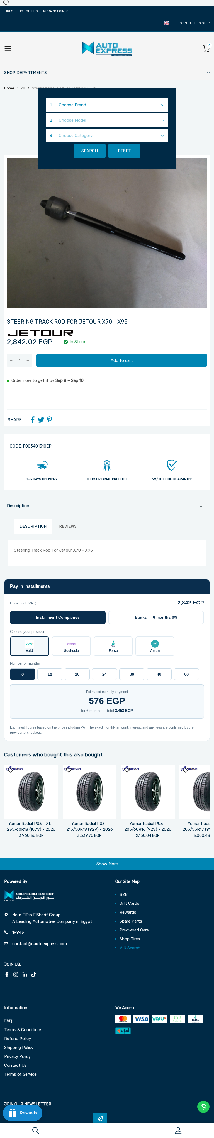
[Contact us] (203, 1107)
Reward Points (55, 11)
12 (50, 674)
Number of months (25, 663)
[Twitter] (41, 419)
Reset (124, 150)
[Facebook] (32, 419)
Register (202, 23)
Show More (107, 863)
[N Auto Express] (107, 48)
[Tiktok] (34, 974)
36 (132, 674)
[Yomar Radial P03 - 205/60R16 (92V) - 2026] (148, 792)
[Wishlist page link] (6, 3)
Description (18, 505)
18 (77, 674)
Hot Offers (28, 11)
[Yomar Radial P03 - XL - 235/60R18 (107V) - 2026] (31, 792)
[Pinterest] (49, 419)
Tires (8, 11)
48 (159, 674)
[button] (166, 23)
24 (104, 674)
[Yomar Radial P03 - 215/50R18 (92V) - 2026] (89, 792)
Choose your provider (27, 632)
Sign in (185, 23)
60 (186, 674)
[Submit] (100, 1118)
